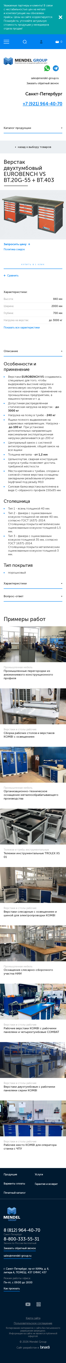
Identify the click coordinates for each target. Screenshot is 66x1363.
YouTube (27, 1304)
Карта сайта (33, 1318)
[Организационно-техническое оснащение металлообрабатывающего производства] (33, 765)
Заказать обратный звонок (43, 83)
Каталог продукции (17, 128)
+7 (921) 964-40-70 (42, 103)
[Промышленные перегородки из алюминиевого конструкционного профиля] (33, 644)
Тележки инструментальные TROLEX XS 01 (32, 855)
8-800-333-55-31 (21, 1239)
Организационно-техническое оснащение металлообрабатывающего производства (31, 794)
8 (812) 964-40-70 (22, 1230)
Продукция (10, 1174)
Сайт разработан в (28, 1347)
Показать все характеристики (22, 327)
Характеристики (15, 583)
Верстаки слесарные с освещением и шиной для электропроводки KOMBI (30, 913)
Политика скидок (14, 249)
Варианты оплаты (14, 1183)
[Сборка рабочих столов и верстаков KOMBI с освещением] (33, 706)
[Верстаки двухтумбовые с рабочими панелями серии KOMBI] (33, 1060)
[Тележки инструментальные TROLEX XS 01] (33, 827)
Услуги (39, 1174)
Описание (11, 351)
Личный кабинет (41, 42)
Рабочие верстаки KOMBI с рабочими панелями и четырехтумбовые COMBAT (31, 1030)
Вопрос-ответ (13, 596)
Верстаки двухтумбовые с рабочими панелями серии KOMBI (29, 1088)
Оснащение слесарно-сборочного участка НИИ (28, 971)
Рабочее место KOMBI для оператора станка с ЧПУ (30, 1146)
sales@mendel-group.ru (45, 78)
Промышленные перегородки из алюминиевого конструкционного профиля (28, 674)
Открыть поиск (25, 42)
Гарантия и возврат (46, 1184)
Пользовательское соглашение (33, 1323)
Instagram (38, 1304)
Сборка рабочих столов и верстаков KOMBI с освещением (29, 734)
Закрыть (60, 17)
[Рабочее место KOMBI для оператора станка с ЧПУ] (33, 1118)
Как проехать (12, 1288)
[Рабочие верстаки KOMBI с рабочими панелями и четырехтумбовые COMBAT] (33, 1002)
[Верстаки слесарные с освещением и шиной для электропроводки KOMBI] (33, 885)
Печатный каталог (15, 1192)
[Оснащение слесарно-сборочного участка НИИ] (33, 943)
